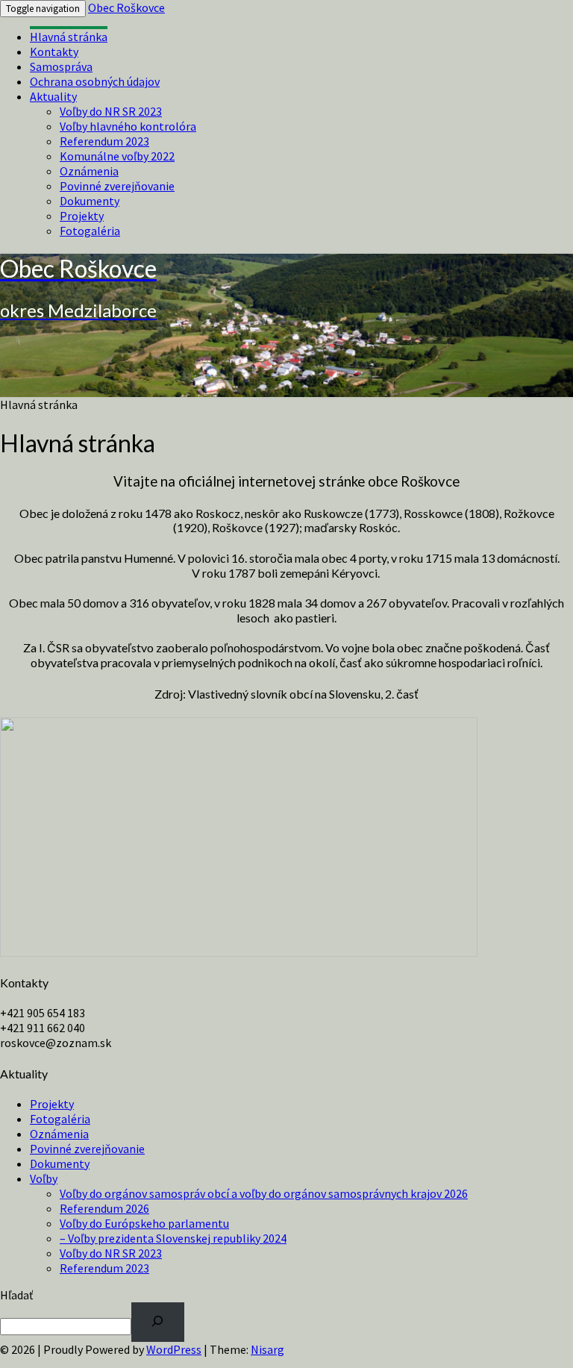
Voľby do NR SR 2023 (111, 111)
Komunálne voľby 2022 (117, 156)
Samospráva (61, 66)
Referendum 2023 (104, 141)
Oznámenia (89, 170)
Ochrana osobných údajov (95, 81)
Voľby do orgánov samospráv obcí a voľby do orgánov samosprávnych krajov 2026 (264, 1193)
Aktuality (53, 96)
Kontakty (54, 51)
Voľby (43, 1178)
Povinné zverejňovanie (117, 185)
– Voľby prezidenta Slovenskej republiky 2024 (173, 1238)
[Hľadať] (157, 1322)
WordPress (173, 1349)
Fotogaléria (90, 230)
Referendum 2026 (104, 1208)
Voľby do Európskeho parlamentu (144, 1223)
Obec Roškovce (126, 7)
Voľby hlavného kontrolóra (128, 126)
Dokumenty (89, 200)
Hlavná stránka (68, 36)
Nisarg (267, 1349)
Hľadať (16, 1294)
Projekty (82, 215)
